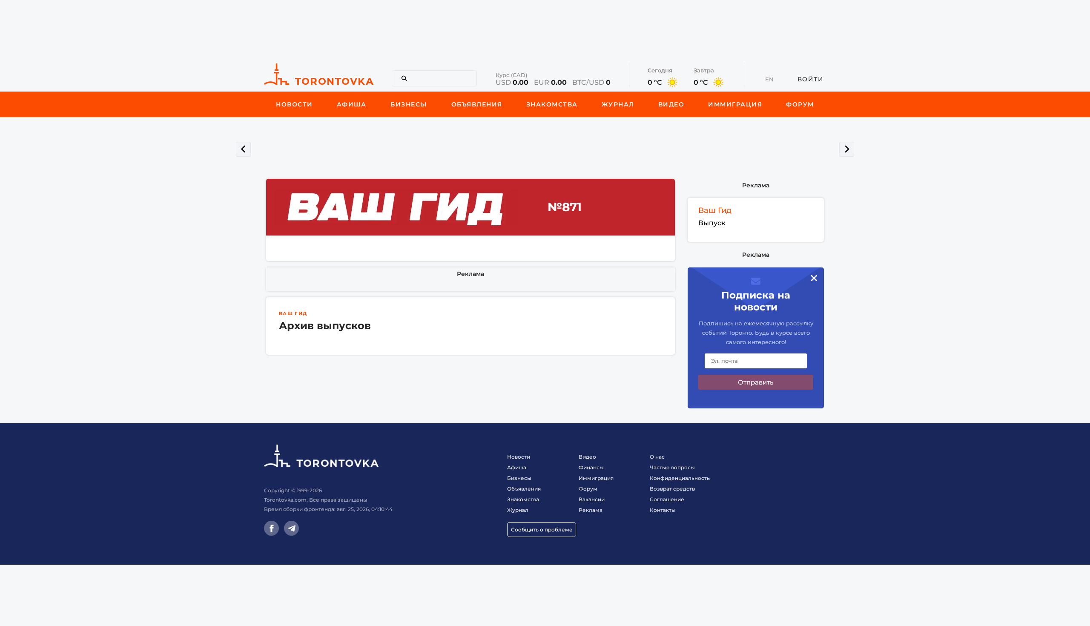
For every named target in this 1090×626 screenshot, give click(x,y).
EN (769, 79)
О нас (657, 457)
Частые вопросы (672, 467)
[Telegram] (291, 528)
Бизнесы (519, 478)
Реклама (470, 274)
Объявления (524, 488)
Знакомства (523, 499)
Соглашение (667, 499)
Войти (810, 79)
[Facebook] (271, 528)
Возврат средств (672, 488)
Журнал (517, 510)
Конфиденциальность (680, 478)
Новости (518, 457)
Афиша (516, 467)
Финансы (591, 467)
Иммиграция (596, 478)
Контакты (663, 510)
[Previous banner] (243, 149)
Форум (588, 488)
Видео (587, 457)
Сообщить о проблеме (542, 529)
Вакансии (592, 499)
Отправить (756, 382)
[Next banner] (846, 149)
